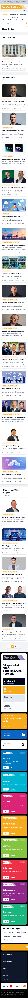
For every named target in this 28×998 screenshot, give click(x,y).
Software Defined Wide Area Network (11, 19)
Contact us (6, 958)
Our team (5, 975)
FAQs (4, 968)
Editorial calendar (7, 961)
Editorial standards (8, 965)
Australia (11, 932)
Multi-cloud (23, 14)
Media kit (13, 767)
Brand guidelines (7, 954)
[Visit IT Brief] (11, 862)
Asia (5, 932)
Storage (24, 19)
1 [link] (12, 646)
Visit (5, 767)
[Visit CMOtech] (11, 796)
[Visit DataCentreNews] (11, 818)
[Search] (20, 23)
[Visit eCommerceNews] (11, 840)
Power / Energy (14, 17)
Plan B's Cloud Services (7, 994)
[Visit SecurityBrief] (11, 884)
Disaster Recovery (14, 14)
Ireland (24, 932)
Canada (18, 932)
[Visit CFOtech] (11, 753)
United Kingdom (17, 936)
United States (7, 940)
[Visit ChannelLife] (11, 775)
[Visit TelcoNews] (11, 906)
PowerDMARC (4, 996)
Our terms (6, 979)
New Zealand (7, 936)
